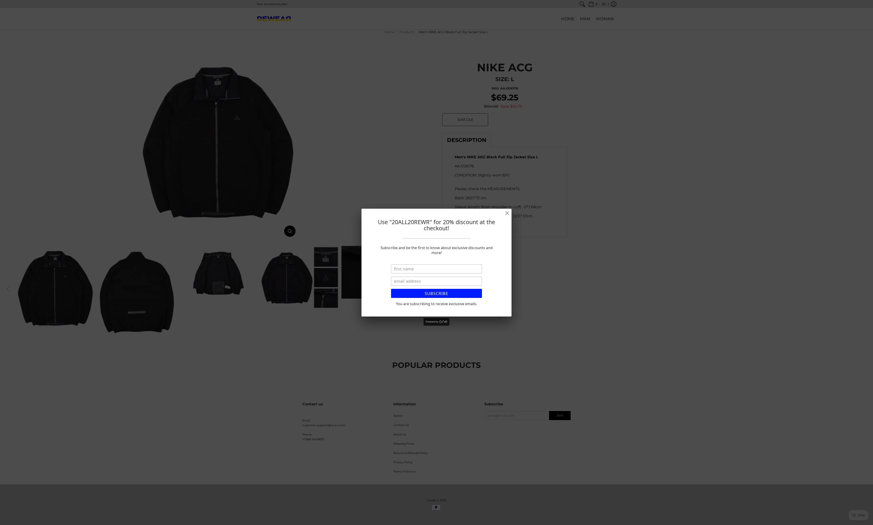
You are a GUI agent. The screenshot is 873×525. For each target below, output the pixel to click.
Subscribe (436, 293)
